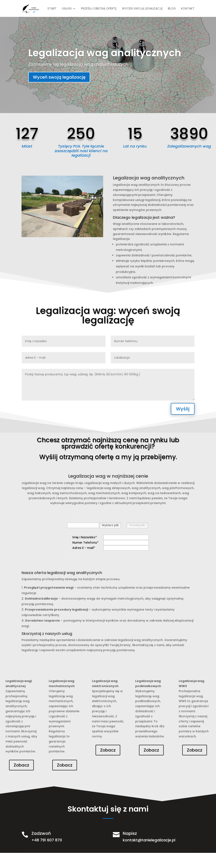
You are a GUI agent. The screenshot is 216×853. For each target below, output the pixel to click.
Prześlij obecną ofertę (99, 9)
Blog (172, 9)
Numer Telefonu (84, 542)
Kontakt (187, 9)
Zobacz (21, 765)
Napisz (130, 833)
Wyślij (182, 409)
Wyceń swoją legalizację (142, 9)
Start (52, 9)
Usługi (67, 9)
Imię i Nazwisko (83, 537)
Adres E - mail (83, 547)
